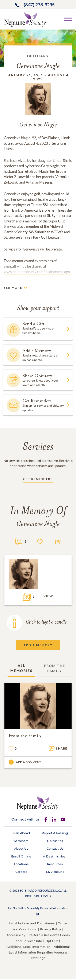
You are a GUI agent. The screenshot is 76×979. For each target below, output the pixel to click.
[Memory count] (18, 541)
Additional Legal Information (28, 947)
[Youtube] (63, 819)
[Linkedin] (54, 819)
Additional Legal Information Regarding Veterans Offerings (39, 952)
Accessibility (16, 935)
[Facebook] (46, 819)
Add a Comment (28, 762)
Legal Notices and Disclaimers (32, 923)
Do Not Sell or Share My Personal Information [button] (38, 908)
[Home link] (25, 19)
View (48, 596)
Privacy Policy (50, 929)
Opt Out (51, 941)
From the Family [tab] (54, 668)
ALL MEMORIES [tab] (21, 668)
